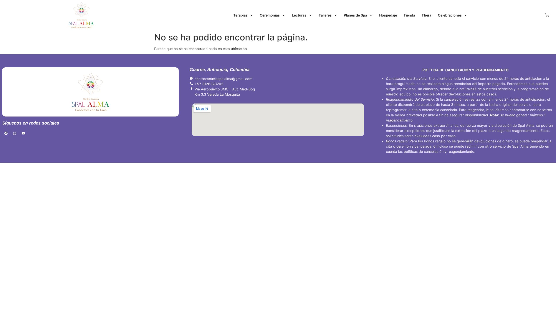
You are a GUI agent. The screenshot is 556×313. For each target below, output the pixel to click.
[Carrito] (547, 15)
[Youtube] (23, 133)
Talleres (325, 15)
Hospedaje (388, 15)
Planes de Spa (355, 15)
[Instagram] (14, 133)
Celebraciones (450, 15)
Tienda (409, 15)
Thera (426, 15)
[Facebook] (6, 133)
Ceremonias (270, 15)
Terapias (240, 15)
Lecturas (299, 15)
